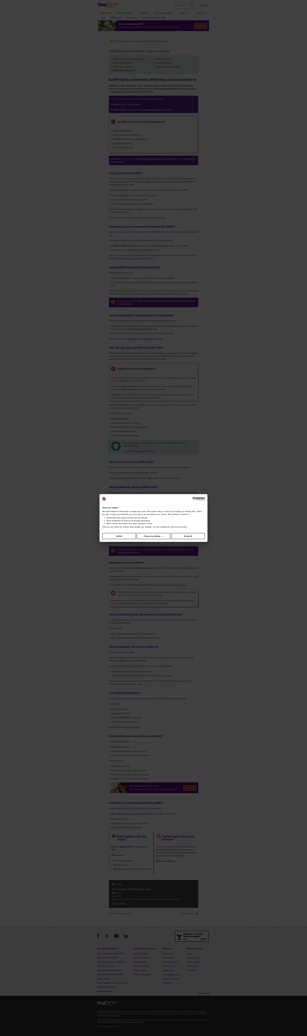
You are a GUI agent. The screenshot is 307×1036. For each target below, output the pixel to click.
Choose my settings (152, 536)
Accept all (188, 536)
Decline (119, 536)
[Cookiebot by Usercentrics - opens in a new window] (194, 499)
